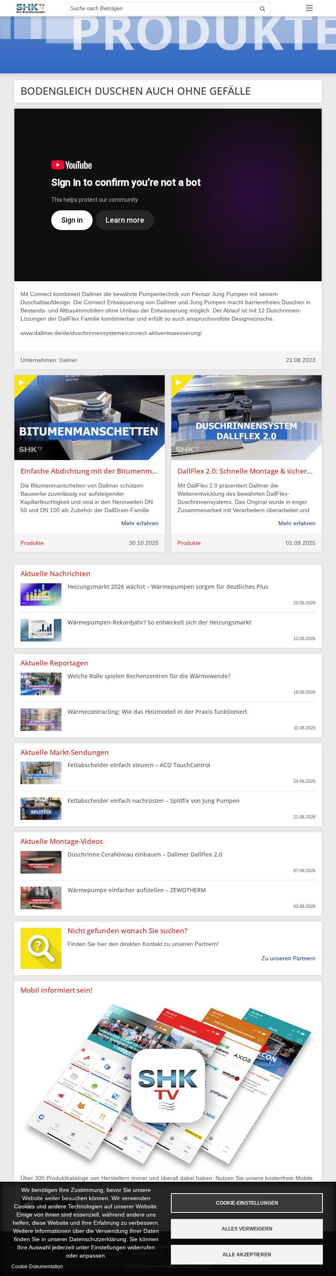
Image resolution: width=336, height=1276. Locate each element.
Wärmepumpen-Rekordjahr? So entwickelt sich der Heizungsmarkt (159, 622)
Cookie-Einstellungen (247, 1203)
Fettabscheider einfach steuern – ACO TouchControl (139, 765)
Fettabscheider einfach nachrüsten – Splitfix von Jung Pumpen (154, 800)
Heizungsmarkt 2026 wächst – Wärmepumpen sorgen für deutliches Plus (168, 586)
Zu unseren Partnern (288, 958)
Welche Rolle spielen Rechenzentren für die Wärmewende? (149, 676)
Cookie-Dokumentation (37, 1266)
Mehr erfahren (140, 523)
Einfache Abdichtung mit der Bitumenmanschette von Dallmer (89, 471)
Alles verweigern (247, 1229)
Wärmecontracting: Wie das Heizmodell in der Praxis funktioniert (157, 711)
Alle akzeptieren (246, 1255)
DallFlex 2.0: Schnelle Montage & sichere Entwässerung (246, 471)
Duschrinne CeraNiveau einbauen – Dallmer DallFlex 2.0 (145, 854)
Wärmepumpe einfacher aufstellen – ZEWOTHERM (137, 890)
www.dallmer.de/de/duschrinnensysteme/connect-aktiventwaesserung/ (111, 333)
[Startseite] (30, 8)
